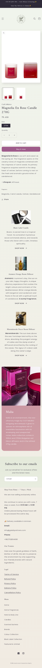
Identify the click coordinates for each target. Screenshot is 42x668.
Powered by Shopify (26, 663)
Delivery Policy (10, 588)
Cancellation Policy (12, 592)
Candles (7, 620)
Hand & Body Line (11, 615)
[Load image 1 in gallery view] (8, 94)
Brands (7, 629)
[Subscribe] (35, 478)
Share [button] (6, 199)
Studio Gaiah (17, 663)
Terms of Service (11, 574)
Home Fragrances (11, 610)
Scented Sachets (11, 624)
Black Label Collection (13, 639)
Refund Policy (10, 579)
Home (6, 605)
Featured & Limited (12, 644)
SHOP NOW (19, 248)
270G (6, 126)
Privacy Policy (10, 583)
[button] (2, 18)
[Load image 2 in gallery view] (21, 94)
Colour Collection (11, 634)
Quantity (5, 130)
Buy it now (21, 149)
